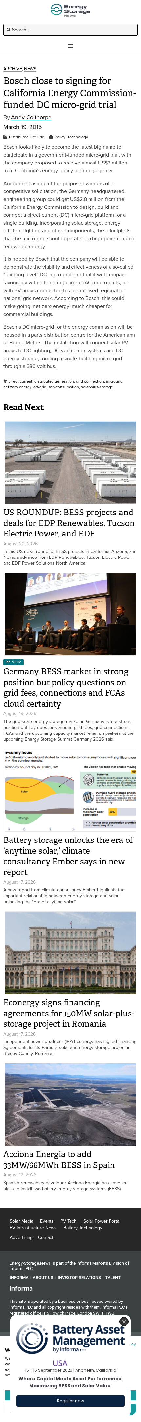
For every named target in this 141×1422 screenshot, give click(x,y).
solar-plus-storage (97, 387)
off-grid (39, 387)
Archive (12, 69)
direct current (20, 381)
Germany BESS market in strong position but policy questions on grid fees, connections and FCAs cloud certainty (66, 688)
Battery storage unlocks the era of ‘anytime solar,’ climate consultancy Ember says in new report (68, 856)
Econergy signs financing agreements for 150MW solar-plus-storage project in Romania (68, 1013)
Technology (77, 137)
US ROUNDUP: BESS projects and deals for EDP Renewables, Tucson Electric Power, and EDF (69, 523)
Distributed (19, 137)
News (30, 69)
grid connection (90, 381)
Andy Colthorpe (31, 117)
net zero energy (17, 387)
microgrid (114, 381)
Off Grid (37, 137)
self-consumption (63, 387)
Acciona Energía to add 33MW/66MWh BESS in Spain (59, 1159)
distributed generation (54, 381)
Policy (60, 137)
